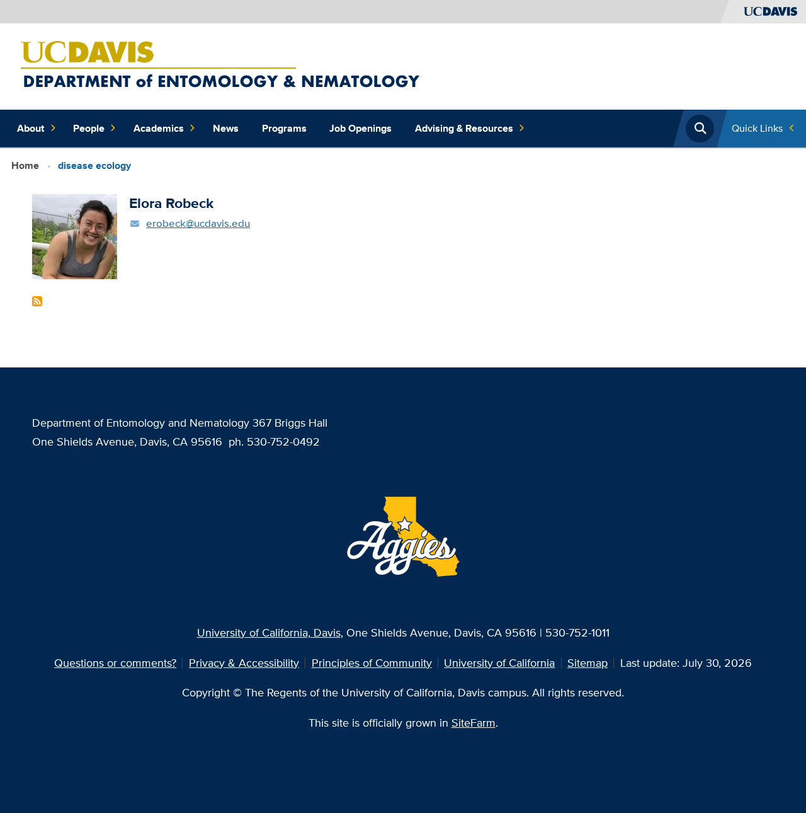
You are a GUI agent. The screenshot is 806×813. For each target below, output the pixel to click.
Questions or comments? (115, 662)
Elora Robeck (171, 203)
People (89, 128)
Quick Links (757, 128)
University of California (499, 662)
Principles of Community (372, 662)
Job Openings (360, 128)
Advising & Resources (464, 128)
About (30, 128)
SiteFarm (473, 722)
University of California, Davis (269, 632)
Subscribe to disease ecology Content (37, 301)
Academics (158, 128)
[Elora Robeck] (74, 235)
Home (25, 165)
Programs (284, 128)
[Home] (301, 65)
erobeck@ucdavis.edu (198, 223)
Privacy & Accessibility (244, 662)
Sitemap (587, 662)
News (226, 128)
